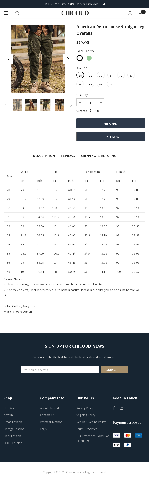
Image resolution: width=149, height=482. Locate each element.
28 (80, 75)
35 (90, 84)
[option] (38, 59)
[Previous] (8, 59)
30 (100, 75)
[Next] (68, 59)
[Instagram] (123, 408)
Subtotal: (82, 111)
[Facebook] (116, 408)
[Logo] (75, 13)
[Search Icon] (21, 13)
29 (90, 75)
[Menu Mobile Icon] (6, 13)
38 (110, 84)
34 (80, 84)
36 (100, 84)
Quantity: (82, 95)
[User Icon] (130, 13)
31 (111, 75)
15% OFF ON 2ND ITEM (91, 4)
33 (131, 75)
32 (120, 75)
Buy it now (111, 137)
